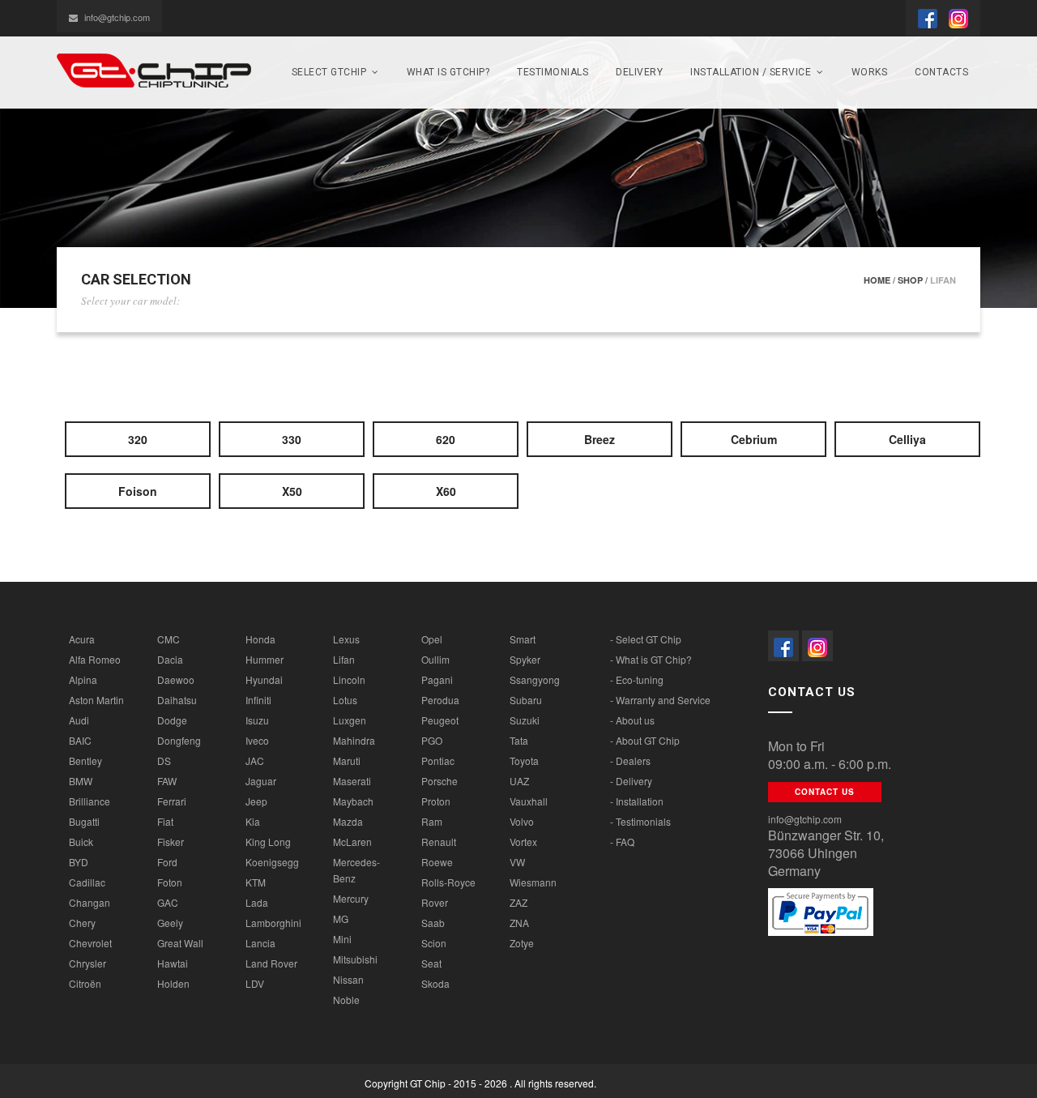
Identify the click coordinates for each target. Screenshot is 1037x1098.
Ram (431, 821)
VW (517, 862)
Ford (167, 862)
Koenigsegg (272, 862)
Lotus (345, 700)
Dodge (172, 720)
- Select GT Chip (645, 639)
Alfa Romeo (95, 659)
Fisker (170, 841)
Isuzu (257, 720)
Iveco (257, 740)
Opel (431, 639)
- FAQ (622, 841)
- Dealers (630, 760)
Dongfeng (179, 740)
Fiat (165, 821)
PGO (431, 740)
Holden (173, 983)
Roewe (437, 862)
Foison (137, 491)
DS (164, 760)
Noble (346, 999)
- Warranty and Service (660, 700)
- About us (632, 720)
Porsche (439, 781)
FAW (167, 781)
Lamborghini (273, 922)
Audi (79, 720)
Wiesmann (533, 882)
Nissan (348, 979)
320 (137, 439)
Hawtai (172, 963)
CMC (168, 639)
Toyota (524, 760)
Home (877, 280)
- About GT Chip (645, 740)
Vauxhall (529, 801)
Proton (435, 801)
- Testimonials (640, 821)
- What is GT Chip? (651, 659)
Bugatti (84, 821)
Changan (89, 902)
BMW (80, 781)
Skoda (435, 983)
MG (340, 918)
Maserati (352, 781)
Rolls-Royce (448, 882)
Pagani (437, 679)
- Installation (637, 801)
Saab (433, 922)
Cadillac (87, 882)
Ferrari (171, 801)
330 (291, 439)
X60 (446, 491)
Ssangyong (535, 679)
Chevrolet (90, 943)
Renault (438, 841)
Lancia (260, 943)
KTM (255, 882)
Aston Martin (96, 700)
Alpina (83, 679)
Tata (519, 740)
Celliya (907, 439)
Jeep (256, 801)
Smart (523, 639)
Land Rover (271, 963)
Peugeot (440, 720)
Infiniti (258, 700)
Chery (82, 922)
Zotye (522, 943)
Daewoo (175, 679)
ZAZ (518, 902)
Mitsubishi (355, 959)
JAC (254, 760)
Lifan (344, 659)
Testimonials (552, 72)
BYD (78, 862)
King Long (268, 841)
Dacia (170, 659)
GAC (167, 902)
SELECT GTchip (329, 72)
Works (869, 72)
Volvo (522, 821)
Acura (82, 639)
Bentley (85, 760)
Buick (81, 841)
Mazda (348, 821)
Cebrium (754, 439)
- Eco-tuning (637, 679)
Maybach (353, 801)
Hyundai (264, 679)
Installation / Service (750, 72)
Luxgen (349, 720)
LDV (254, 983)
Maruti (347, 760)
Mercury (351, 898)
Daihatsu (177, 700)
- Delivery (631, 781)
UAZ (519, 781)
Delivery (639, 72)
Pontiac (437, 760)
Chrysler (87, 963)
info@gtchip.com (117, 17)
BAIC (80, 740)
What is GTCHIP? (448, 72)
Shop (910, 280)
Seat (431, 963)
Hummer (264, 659)
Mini (342, 939)
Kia (252, 821)
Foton (169, 882)
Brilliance (89, 801)
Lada (256, 902)
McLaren (352, 841)
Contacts (941, 72)
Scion (433, 943)
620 (445, 439)
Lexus (346, 639)
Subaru (526, 700)
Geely (170, 922)
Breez (599, 439)
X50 (292, 491)
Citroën (85, 983)
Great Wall (180, 943)
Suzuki (525, 720)
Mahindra (354, 740)
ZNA (519, 922)
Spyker (525, 659)
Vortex (523, 841)
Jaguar (260, 781)
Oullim (435, 659)
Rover (434, 902)
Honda (260, 639)
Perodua (440, 700)
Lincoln (349, 679)
